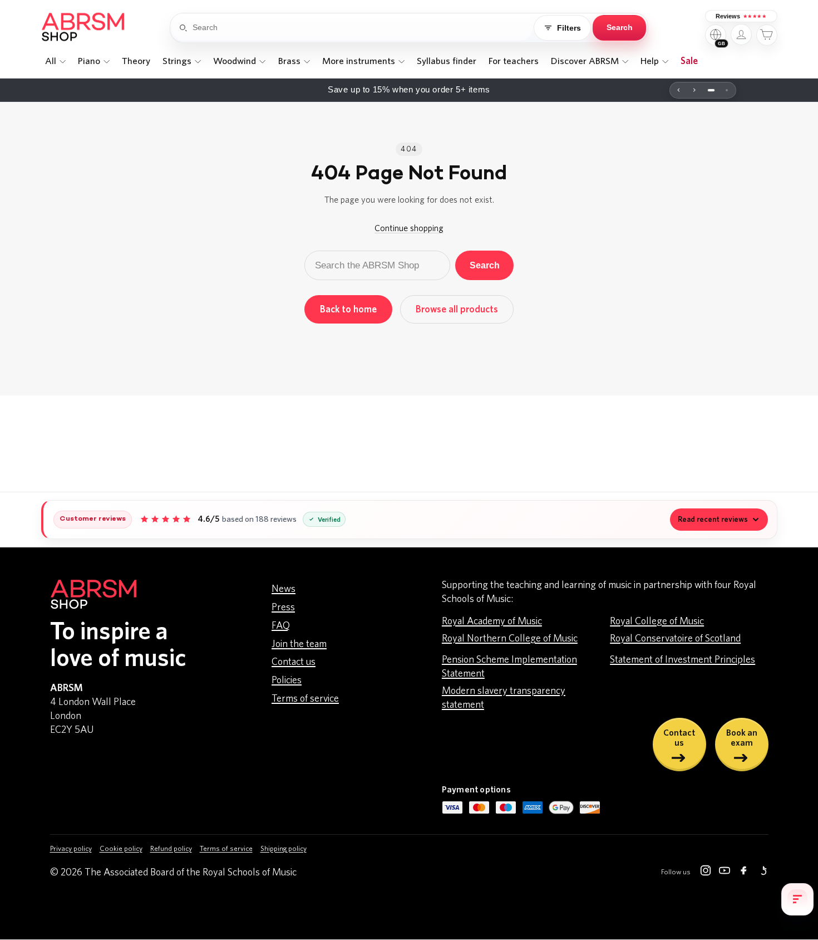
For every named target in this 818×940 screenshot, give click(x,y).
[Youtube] (724, 872)
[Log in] (741, 34)
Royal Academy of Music (492, 621)
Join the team (299, 644)
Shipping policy (283, 849)
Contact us (294, 662)
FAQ (281, 626)
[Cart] (766, 35)
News (283, 589)
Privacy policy (71, 849)
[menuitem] (55, 61)
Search (485, 265)
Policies (287, 680)
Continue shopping (409, 228)
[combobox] (363, 28)
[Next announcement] (694, 90)
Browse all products (457, 309)
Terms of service (305, 699)
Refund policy (171, 849)
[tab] (711, 90)
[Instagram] (705, 872)
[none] (55, 61)
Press (283, 608)
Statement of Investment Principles (682, 660)
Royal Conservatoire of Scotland (675, 639)
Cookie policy (121, 849)
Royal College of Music (657, 621)
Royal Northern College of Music (510, 639)
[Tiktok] (762, 872)
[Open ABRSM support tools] (797, 899)
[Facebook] (743, 872)
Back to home (348, 309)
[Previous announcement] (679, 90)
